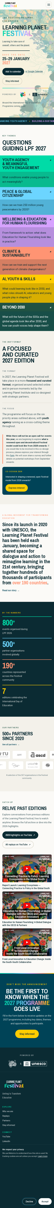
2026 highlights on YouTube (20, 835)
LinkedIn (6, 1141)
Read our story (11, 590)
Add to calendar (13, 71)
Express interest (17, 487)
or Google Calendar (34, 71)
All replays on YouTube (18, 845)
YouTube (6, 1136)
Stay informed (12, 81)
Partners (6, 1120)
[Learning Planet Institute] (22, 94)
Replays (6, 1116)
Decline (29, 1201)
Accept (45, 1201)
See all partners (11, 744)
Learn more (42, 1156)
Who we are (7, 1111)
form (12, 455)
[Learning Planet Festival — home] (10, 5)
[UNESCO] (40, 94)
